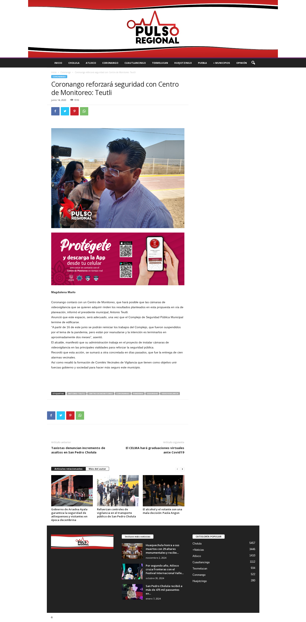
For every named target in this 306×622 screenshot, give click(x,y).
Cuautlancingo (135, 62)
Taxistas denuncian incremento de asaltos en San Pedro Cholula (78, 450)
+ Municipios (221, 62)
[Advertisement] (118, 381)
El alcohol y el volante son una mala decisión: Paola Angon (162, 511)
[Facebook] (55, 111)
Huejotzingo (183, 62)
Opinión (241, 62)
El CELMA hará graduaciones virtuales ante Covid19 (155, 450)
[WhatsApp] (84, 111)
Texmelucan (160, 62)
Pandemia (138, 393)
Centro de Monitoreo (101, 393)
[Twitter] (65, 111)
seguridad (152, 393)
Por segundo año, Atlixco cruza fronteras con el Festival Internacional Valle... (165, 569)
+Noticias (198, 549)
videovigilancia (170, 393)
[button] (253, 63)
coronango (122, 393)
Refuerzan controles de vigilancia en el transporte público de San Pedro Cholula (116, 512)
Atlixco (91, 62)
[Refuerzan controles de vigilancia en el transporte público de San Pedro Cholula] (118, 490)
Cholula (74, 62)
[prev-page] (177, 469)
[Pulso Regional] (153, 29)
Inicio (58, 62)
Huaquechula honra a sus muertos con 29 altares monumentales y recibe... (162, 548)
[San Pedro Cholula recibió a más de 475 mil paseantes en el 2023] (132, 592)
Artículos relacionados (68, 468)
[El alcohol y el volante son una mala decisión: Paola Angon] (163, 490)
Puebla (202, 62)
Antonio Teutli (76, 393)
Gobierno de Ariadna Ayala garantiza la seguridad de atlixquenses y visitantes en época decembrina (69, 514)
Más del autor (97, 468)
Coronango (110, 62)
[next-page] (182, 469)
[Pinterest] (74, 111)
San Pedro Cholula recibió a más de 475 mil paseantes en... (164, 589)
